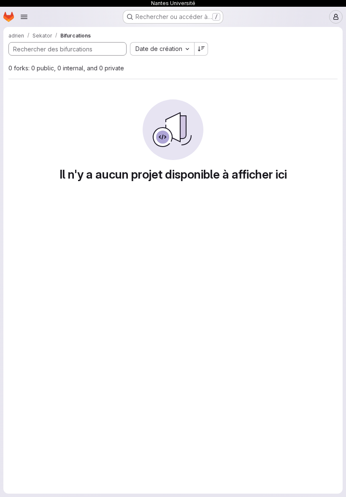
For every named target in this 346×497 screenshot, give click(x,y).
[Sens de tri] (201, 49)
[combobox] (162, 49)
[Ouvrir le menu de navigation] (24, 17)
